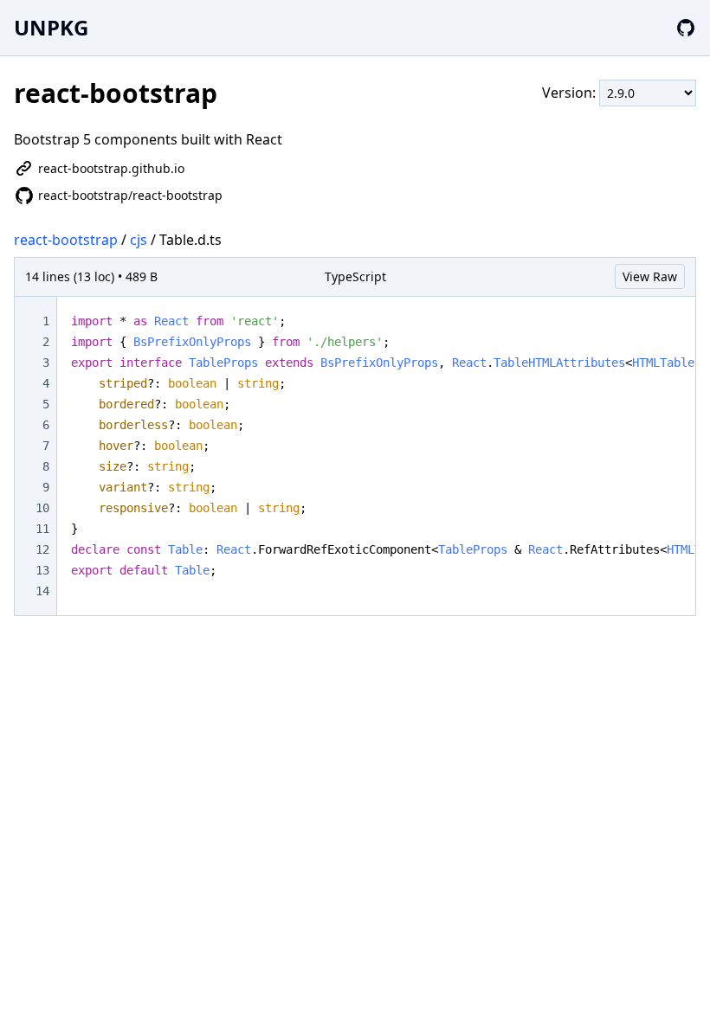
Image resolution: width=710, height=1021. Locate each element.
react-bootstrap (66, 239)
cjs (138, 239)
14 (42, 591)
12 (42, 549)
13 (42, 570)
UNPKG (51, 27)
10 (42, 508)
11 (42, 529)
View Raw (650, 276)
